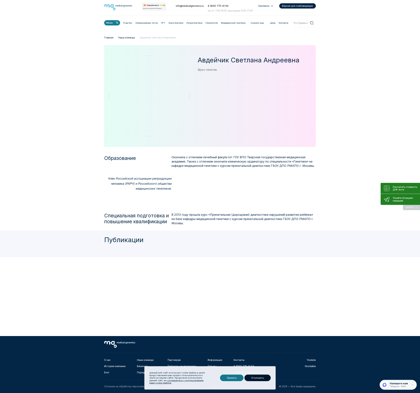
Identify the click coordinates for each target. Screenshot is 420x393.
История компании (115, 366)
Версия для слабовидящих (297, 5)
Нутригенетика (194, 23)
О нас (107, 360)
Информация (215, 360)
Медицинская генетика (233, 23)
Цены (272, 23)
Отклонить (257, 377)
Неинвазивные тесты (147, 23)
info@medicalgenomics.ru (190, 5)
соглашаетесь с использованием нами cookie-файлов (176, 381)
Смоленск (263, 5)
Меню (109, 22)
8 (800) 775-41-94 (218, 5)
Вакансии (142, 366)
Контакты (283, 23)
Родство (127, 23)
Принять (232, 377)
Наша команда (145, 360)
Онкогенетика (175, 23)
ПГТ (163, 23)
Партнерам (174, 360)
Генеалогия (212, 23)
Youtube (311, 360)
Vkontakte (310, 366)
